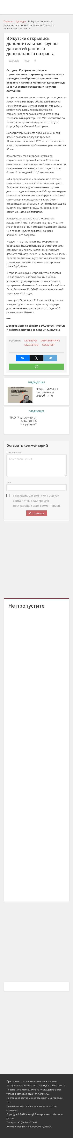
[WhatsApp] (36, 367)
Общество (31, 345)
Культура (30, 340)
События (48, 345)
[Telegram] (50, 358)
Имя (8, 482)
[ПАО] (53, 423)
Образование (50, 340)
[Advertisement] (36, 558)
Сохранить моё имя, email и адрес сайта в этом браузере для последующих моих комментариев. (37, 496)
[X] (36, 358)
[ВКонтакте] (23, 358)
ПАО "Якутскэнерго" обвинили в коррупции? (23, 421)
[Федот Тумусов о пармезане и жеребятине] (20, 395)
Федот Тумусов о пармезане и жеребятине (47, 392)
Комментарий (13, 452)
